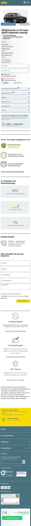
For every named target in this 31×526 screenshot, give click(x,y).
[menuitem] (27, 2)
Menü (28, 2)
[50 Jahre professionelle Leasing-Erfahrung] (15, 165)
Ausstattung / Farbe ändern (9, 76)
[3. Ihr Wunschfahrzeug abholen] (15, 223)
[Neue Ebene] (15, 324)
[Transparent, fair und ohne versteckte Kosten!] (15, 156)
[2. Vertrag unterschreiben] (15, 207)
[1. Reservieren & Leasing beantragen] (15, 191)
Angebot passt (6, 74)
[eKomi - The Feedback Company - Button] (4, 145)
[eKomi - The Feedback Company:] (15, 499)
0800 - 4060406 (12, 418)
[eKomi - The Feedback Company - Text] (19, 145)
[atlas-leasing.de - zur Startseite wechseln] (4, 3)
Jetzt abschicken (22, 300)
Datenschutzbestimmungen (15, 296)
